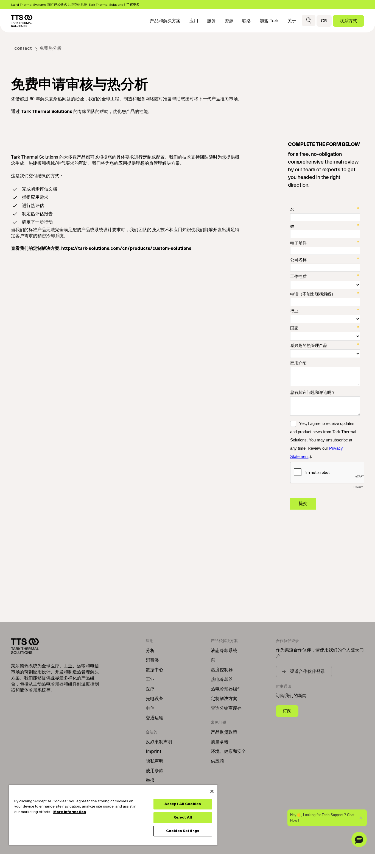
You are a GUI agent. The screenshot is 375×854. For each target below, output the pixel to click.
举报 (150, 780)
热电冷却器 (222, 679)
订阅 (287, 711)
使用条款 (154, 771)
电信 (150, 708)
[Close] (212, 791)
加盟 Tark (269, 21)
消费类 (152, 660)
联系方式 (348, 20)
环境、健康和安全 (228, 751)
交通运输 (154, 718)
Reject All (182, 817)
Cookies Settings (182, 831)
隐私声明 (154, 761)
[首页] (21, 21)
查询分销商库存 (226, 708)
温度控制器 (222, 670)
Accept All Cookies (182, 804)
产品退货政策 (224, 732)
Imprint (153, 751)
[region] (113, 815)
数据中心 (154, 670)
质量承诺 (219, 742)
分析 (150, 650)
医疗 (150, 689)
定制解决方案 (224, 699)
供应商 (217, 761)
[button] (308, 21)
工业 (150, 679)
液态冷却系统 (224, 650)
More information (69, 812)
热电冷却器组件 (226, 689)
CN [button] (324, 20)
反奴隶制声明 (159, 742)
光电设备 (154, 699)
